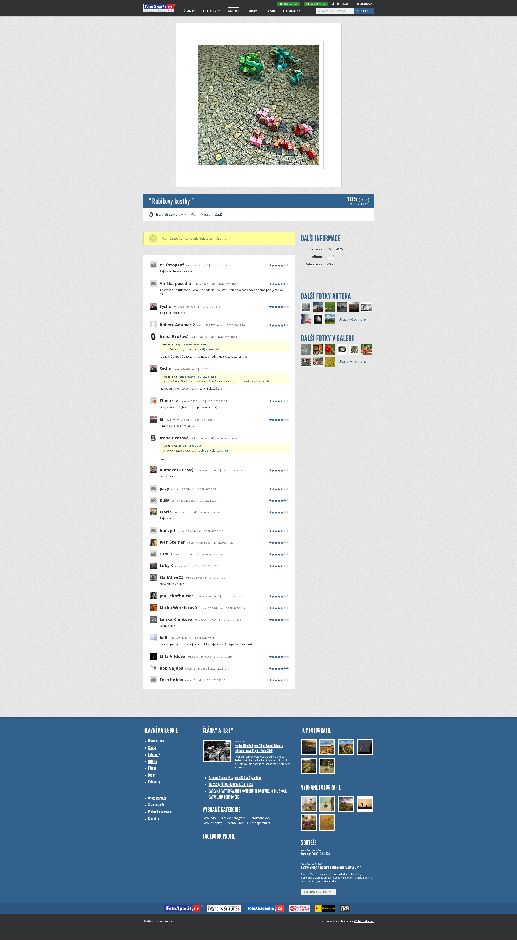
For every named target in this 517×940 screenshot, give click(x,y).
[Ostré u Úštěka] (354, 307)
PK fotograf (172, 265)
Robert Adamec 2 (177, 324)
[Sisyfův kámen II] (330, 319)
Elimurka (169, 400)
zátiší (331, 256)
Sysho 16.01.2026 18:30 (192, 344)
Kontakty (153, 818)
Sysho (165, 306)
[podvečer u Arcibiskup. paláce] (318, 307)
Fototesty (211, 11)
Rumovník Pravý (176, 470)
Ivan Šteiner (172, 542)
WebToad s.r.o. (364, 921)
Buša (165, 500)
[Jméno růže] (318, 319)
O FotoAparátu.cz (258, 823)
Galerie (233, 11)
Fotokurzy (291, 11)
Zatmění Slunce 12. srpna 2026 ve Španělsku (235, 777)
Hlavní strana (156, 740)
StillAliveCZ (171, 577)
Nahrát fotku (317, 4)
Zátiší (219, 214)
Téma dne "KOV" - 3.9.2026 (315, 854)
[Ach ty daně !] (306, 362)
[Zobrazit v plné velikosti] (259, 105)
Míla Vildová (172, 656)
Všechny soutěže (316, 892)
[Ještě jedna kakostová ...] (330, 362)
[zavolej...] (306, 307)
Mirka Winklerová (178, 607)
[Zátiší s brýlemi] (354, 349)
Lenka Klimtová (176, 619)
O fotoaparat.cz (157, 798)
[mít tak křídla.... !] (366, 307)
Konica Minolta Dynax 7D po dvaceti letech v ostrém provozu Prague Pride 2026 (259, 748)
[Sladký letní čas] (366, 349)
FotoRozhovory (260, 818)
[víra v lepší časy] (306, 319)
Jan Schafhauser (176, 596)
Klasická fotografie (233, 818)
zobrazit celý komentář (204, 349)
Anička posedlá (175, 283)
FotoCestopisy (212, 823)
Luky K (166, 565)
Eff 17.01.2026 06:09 (189, 446)
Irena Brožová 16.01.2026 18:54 (197, 376)
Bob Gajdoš (171, 668)
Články (189, 11)
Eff (162, 419)
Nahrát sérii (290, 4)
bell (163, 637)
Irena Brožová (167, 214)
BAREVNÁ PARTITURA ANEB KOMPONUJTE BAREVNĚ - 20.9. (331, 868)
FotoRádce (210, 818)
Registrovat (365, 4)
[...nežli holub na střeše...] (330, 307)
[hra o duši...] (342, 307)
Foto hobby (171, 679)
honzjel (167, 530)
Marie (166, 512)
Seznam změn (156, 805)
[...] (306, 349)
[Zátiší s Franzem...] (342, 349)
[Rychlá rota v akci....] (330, 349)
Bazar (270, 11)
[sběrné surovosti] (318, 362)
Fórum (252, 11)
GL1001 (167, 554)
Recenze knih (234, 823)
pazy (164, 488)
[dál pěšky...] (318, 349)
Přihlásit (342, 4)
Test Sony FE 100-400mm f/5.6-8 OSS (231, 784)
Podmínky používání (160, 811)
